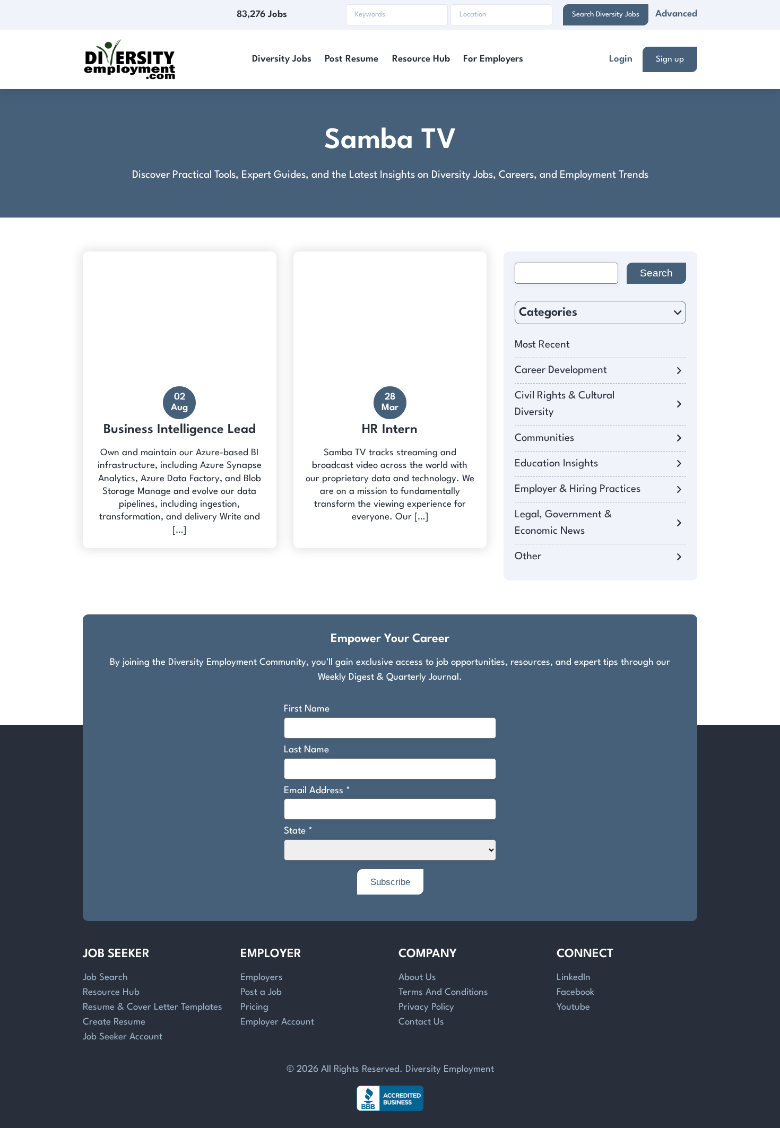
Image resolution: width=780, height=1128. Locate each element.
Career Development (561, 370)
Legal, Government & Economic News (563, 522)
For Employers (493, 59)
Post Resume (351, 59)
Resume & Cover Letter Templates (152, 1007)
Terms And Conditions (443, 992)
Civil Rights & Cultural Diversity (564, 404)
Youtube (573, 1007)
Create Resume (114, 1022)
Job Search (105, 977)
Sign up (670, 59)
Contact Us (421, 1022)
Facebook (575, 992)
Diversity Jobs (281, 59)
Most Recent (542, 345)
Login (620, 59)
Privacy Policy (426, 1007)
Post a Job (261, 992)
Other (528, 556)
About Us (417, 977)
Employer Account (277, 1022)
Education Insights (556, 463)
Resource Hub (421, 59)
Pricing (254, 1007)
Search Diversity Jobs (605, 14)
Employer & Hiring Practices (577, 489)
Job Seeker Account (122, 1037)
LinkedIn (574, 977)
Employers (261, 977)
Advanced (676, 14)
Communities (544, 438)
